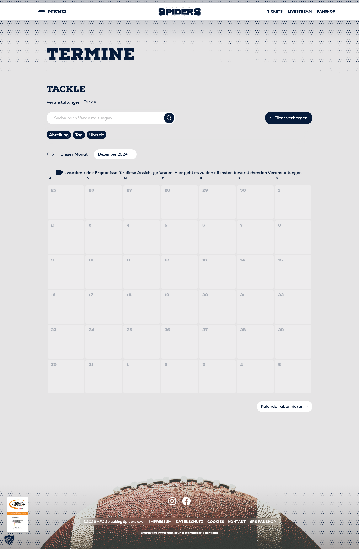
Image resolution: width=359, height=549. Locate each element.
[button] (9, 540)
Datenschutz (189, 522)
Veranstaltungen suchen (169, 118)
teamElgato (193, 532)
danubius (211, 532)
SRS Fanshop (263, 522)
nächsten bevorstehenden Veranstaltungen (258, 172)
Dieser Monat (74, 154)
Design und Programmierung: (162, 532)
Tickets (275, 11)
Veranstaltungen (63, 102)
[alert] (179, 172)
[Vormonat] (48, 154)
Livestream (300, 11)
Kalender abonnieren (282, 406)
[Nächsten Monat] (53, 154)
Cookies (215, 522)
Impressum (160, 522)
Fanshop (326, 11)
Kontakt (237, 522)
